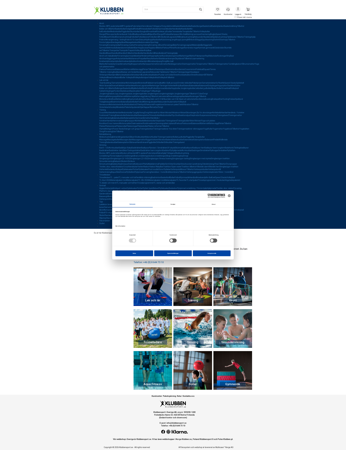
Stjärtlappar (144, 107)
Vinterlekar (104, 107)
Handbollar (176, 29)
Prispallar (143, 58)
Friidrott (102, 40)
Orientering (205, 34)
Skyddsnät (207, 37)
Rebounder (198, 37)
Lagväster (173, 37)
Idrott (101, 23)
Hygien (102, 188)
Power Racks (118, 129)
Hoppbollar (175, 88)
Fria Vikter (160, 112)
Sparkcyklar (135, 91)
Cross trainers (113, 123)
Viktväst (152, 112)
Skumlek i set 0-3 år (155, 99)
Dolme (131, 164)
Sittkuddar (168, 142)
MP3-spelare (126, 26)
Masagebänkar (131, 42)
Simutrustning (105, 164)
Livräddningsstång (162, 156)
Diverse (114, 85)
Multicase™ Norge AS (224, 447)
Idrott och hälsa (105, 56)
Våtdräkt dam (202, 167)
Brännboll (143, 83)
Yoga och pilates (208, 121)
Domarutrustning (123, 37)
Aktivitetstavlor (115, 104)
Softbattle (220, 83)
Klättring (103, 96)
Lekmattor (163, 64)
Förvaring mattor (127, 45)
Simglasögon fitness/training (160, 158)
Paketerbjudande (132, 107)
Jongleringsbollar (187, 88)
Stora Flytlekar (164, 169)
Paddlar (162, 164)
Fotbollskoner (143, 37)
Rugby (213, 34)
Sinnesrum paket (171, 104)
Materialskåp (197, 45)
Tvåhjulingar (155, 91)
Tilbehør (209, 75)
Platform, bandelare (108, 191)
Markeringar (184, 56)
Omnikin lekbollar (184, 83)
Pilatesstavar (110, 126)
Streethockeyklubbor (182, 75)
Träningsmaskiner (165, 137)
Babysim (117, 161)
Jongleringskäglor (166, 94)
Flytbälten (231, 150)
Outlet (102, 223)
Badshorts (229, 148)
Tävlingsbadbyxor (241, 148)
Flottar (135, 169)
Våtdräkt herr (213, 167)
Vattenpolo (175, 169)
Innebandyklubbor (129, 61)
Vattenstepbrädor (210, 172)
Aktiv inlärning (145, 177)
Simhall (102, 185)
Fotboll (102, 37)
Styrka (102, 129)
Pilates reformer (155, 126)
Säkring (147, 96)
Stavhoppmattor (189, 64)
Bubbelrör (132, 104)
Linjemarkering (198, 58)
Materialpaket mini (119, 180)
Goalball (160, 83)
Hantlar (118, 112)
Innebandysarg (155, 61)
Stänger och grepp (132, 129)
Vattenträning (105, 172)
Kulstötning (166, 40)
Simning (102, 145)
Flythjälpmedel (175, 150)
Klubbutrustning (182, 153)
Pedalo (216, 140)
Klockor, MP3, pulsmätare (110, 26)
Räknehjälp (161, 153)
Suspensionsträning (208, 115)
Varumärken (104, 221)
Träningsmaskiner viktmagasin (190, 129)
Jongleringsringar (181, 94)
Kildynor (148, 137)
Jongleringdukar (125, 94)
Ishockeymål (136, 75)
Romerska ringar (191, 48)
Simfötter (169, 164)
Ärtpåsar (148, 50)
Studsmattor (172, 102)
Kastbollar (185, 29)
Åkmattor (154, 107)
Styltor (237, 85)
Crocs (125, 167)
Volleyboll (103, 77)
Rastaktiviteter (111, 215)
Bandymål (113, 75)
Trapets (131, 50)
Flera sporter (111, 34)
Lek (213, 177)
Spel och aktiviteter (187, 99)
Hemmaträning (105, 118)
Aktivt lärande (105, 85)
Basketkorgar (197, 26)
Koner (159, 56)
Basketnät (207, 26)
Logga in (238, 9)
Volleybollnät (153, 77)
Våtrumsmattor (248, 64)
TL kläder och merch (108, 183)
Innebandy (103, 61)
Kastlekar (132, 85)
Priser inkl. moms (244, 17)
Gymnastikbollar (165, 29)
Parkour (166, 48)
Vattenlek (172, 85)
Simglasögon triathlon (220, 158)
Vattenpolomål (214, 169)
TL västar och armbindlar (164, 183)
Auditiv (125, 104)
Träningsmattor (221, 64)
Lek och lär (103, 80)
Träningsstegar (183, 72)
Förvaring (103, 45)
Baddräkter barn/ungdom (151, 150)
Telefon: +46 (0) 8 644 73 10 (149, 262)
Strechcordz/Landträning (191, 164)
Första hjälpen (105, 42)
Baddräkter (136, 148)
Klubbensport (107, 233)
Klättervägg (137, 69)
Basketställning (230, 26)
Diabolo (111, 94)
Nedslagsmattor (175, 64)
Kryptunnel (133, 99)
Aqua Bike (115, 172)
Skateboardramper (167, 58)
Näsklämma (153, 164)
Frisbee (167, 34)
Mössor (183, 169)
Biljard (151, 34)
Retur (179, 396)
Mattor (160, 48)
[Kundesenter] (228, 9)
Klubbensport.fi (206, 439)
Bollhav (112, 99)
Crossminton (190, 69)
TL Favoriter (182, 180)
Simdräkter (205, 150)
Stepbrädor (195, 115)
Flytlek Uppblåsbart (151, 188)
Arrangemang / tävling (115, 40)
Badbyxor (137, 34)
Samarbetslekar (209, 83)
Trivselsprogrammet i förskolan (211, 180)
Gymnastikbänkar (133, 56)
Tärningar (163, 85)
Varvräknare (147, 26)
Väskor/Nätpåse (156, 167)
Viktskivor (176, 112)
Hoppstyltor (222, 85)
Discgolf (102, 34)
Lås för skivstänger (204, 112)
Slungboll (143, 31)
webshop (198, 447)
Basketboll (127, 88)
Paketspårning (169, 396)
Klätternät (128, 69)
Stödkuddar (140, 137)
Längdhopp (176, 40)
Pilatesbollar (142, 126)
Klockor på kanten (128, 153)
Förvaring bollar (113, 45)
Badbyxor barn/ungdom (214, 148)
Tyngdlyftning (138, 112)
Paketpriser (200, 56)
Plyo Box (175, 115)
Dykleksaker (127, 169)
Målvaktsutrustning (185, 37)
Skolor (102, 215)
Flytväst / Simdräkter (158, 148)
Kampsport (175, 34)
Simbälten (222, 150)
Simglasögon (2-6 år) (139, 158)
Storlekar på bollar (164, 31)
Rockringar (179, 48)
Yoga (205, 129)
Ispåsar (122, 42)
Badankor (112, 169)
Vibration (187, 104)
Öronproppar (231, 164)
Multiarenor (134, 58)
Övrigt (164, 61)
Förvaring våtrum (156, 45)
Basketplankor (218, 26)
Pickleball (200, 69)
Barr (136, 48)
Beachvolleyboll (114, 77)
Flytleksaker (143, 169)
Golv (114, 131)
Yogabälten (244, 129)
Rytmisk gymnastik (206, 48)
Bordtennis (180, 69)
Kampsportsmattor (151, 64)
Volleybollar (205, 31)
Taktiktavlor (232, 37)
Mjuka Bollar (216, 88)
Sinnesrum (104, 104)
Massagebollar (113, 140)
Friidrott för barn (132, 40)
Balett (131, 48)
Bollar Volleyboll (127, 77)
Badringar (196, 150)
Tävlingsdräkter (134, 150)
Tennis (213, 69)
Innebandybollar (115, 61)
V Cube (200, 94)
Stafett (216, 40)
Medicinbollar (115, 31)
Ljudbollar (207, 88)
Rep (207, 56)
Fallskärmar (152, 83)
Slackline (231, 85)
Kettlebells (110, 112)
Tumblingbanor (234, 64)
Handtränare (142, 142)
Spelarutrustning (219, 37)
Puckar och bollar (166, 75)
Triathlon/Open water (172, 167)
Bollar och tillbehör (107, 29)
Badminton (170, 69)
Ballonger (119, 88)
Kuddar (155, 137)
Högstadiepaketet (232, 180)
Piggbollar (125, 31)
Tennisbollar (177, 31)
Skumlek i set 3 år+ (171, 99)
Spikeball (240, 83)
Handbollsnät (160, 53)
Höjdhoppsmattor (135, 64)
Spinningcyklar (161, 123)
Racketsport (160, 69)
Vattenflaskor (143, 167)
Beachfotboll (110, 37)
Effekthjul (140, 104)
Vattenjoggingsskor (194, 172)
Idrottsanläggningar (107, 58)
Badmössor (123, 164)
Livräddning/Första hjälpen (110, 156)
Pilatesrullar (121, 126)
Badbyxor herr (198, 148)
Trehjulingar (145, 91)
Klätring (190, 34)
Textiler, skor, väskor (107, 167)
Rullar (210, 129)
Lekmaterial (163, 96)
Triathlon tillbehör (189, 167)
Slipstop (102, 218)
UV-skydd (171, 148)
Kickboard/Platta (141, 164)
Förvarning (121, 56)
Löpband (171, 123)
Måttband (191, 40)
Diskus (142, 40)
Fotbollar (154, 29)
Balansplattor (143, 115)
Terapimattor (201, 64)
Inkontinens (174, 172)
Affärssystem (185, 447)
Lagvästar (146, 72)
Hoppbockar (143, 48)
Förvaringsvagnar (184, 45)
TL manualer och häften (129, 177)
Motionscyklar (125, 123)
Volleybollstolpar (141, 77)
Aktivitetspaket (132, 83)
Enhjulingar (212, 85)
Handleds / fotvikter (235, 112)
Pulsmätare (137, 26)
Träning (102, 110)
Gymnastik (103, 48)
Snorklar (177, 164)
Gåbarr (132, 137)
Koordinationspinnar (170, 56)
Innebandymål (143, 61)
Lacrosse (197, 34)
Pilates (102, 126)
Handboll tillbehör (126, 53)
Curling (226, 99)
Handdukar (133, 167)
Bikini (125, 150)
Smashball (152, 31)
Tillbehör (240, 26)
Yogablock (227, 129)
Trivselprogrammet (145, 183)
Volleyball (240, 210)
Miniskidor (120, 107)
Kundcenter (157, 396)
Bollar (114, 56)
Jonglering (103, 94)
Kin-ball (170, 61)
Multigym (109, 129)
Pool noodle (153, 169)
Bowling (208, 99)
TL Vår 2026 (143, 180)
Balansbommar (122, 48)
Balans (186, 85)
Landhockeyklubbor (150, 75)
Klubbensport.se (144, 439)
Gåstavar (133, 142)
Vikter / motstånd (225, 172)
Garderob (103, 194)
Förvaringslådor (170, 45)
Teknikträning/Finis (210, 164)
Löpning (184, 40)
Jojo (116, 94)
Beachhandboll (113, 53)
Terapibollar (187, 31)
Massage (103, 140)
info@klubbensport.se (176, 423)
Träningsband (223, 115)
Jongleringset (153, 94)
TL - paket (114, 177)
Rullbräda (223, 140)
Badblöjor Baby (125, 148)
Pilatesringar (132, 126)
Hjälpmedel (212, 188)
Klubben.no (187, 439)
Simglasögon (105, 158)
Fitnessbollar (145, 29)
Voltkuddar (139, 50)
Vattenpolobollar (201, 169)
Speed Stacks (221, 34)
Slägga (199, 40)
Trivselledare (104, 175)
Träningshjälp (250, 37)
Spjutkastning (207, 40)
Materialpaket (132, 180)
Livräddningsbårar (129, 156)
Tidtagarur (156, 26)
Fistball (137, 29)
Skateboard (125, 91)
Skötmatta (179, 148)
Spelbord (239, 99)
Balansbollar (120, 115)
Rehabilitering (105, 134)
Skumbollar (135, 31)
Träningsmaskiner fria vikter (165, 129)
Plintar (172, 48)
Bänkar (110, 194)
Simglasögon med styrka (200, 158)
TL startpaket (192, 180)
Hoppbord (152, 48)
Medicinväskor (144, 42)
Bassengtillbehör (106, 196)
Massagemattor (139, 140)
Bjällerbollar (137, 88)
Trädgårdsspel (105, 102)
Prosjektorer (159, 104)
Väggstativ (207, 45)
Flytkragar (214, 150)
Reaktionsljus (184, 115)
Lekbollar (106, 31)
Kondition (103, 123)
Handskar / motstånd (160, 172)
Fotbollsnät (164, 37)
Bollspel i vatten (120, 188)
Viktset (183, 112)
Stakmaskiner (137, 123)
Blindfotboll (147, 88)
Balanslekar (194, 85)
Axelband (117, 72)
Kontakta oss (188, 396)
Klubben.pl (228, 439)
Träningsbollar (183, 121)
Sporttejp (154, 42)
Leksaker (154, 102)
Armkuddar (114, 148)
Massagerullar (126, 140)
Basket (178, 26)
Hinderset (145, 56)
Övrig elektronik (168, 26)
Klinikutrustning (105, 137)
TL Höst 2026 (105, 180)
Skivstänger (191, 112)
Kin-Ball (183, 34)
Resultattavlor (153, 58)
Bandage (115, 42)
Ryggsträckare (152, 140)
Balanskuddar (132, 115)
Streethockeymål (198, 75)
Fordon (117, 91)
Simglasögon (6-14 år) (120, 158)
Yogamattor (218, 129)
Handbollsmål (149, 53)
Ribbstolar (213, 56)
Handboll (103, 53)
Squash (207, 69)
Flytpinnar (139, 172)
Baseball (145, 34)
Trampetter (114, 50)
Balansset (120, 69)
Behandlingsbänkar (120, 137)
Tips (101, 202)
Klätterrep (130, 96)
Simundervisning (106, 161)
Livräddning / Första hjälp (196, 188)
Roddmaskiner (149, 123)
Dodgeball (130, 29)
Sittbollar (160, 142)
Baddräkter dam (116, 150)
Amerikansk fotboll (125, 34)
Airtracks (112, 48)
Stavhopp (224, 40)
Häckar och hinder (129, 72)
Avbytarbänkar (122, 58)
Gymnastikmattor (120, 64)
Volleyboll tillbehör (166, 77)
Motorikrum (104, 99)
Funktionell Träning (107, 115)
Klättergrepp (112, 96)
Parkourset (111, 69)
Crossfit (102, 112)
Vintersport (104, 75)
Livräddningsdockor (145, 156)
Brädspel (215, 99)
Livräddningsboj (176, 156)
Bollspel (119, 169)
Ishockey (112, 107)
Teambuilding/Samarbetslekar (112, 83)
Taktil (181, 104)
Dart (156, 34)
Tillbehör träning (106, 72)
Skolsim (124, 161)
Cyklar (102, 91)
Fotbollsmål (154, 37)
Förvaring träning (142, 45)
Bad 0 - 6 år (104, 148)
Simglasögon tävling (181, 158)
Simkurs (131, 161)
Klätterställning (122, 99)
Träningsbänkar (146, 129)
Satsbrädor (219, 48)
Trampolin (123, 50)
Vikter (191, 121)
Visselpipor (194, 72)
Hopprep (153, 56)
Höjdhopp (149, 40)
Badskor (165, 150)
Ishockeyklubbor (124, 75)
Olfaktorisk (149, 104)
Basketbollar (186, 26)
